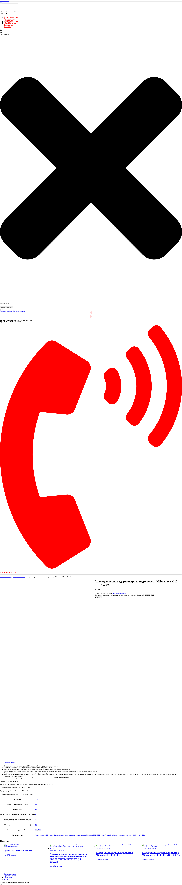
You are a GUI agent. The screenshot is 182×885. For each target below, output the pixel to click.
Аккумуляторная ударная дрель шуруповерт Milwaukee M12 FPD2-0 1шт (80, 835)
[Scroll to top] (1, 884)
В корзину (98, 597)
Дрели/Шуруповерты (119, 593)
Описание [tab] (7, 763)
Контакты (7, 27)
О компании (8, 25)
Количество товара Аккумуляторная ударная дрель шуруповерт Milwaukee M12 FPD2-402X (124, 595)
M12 (36, 799)
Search (3, 12)
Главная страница (5, 577)
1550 (39, 830)
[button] (91, 14)
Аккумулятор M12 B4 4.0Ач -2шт (46, 835)
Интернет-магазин (19, 577)
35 (36, 819)
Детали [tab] (13, 763)
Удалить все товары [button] (6, 307)
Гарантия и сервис (10, 19)
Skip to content (4, 1)
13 (36, 809)
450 (36, 830)
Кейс (143, 835)
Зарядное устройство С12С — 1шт (130, 835)
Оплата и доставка (11, 17)
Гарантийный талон (111, 835)
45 (36, 804)
